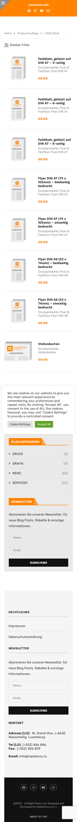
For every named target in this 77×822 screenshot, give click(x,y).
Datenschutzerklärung (25, 637)
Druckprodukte (48, 67)
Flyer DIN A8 (59, 275)
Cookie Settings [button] (20, 424)
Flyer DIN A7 (59, 71)
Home (8, 33)
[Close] (5, 5)
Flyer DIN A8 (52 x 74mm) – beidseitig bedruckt (53, 263)
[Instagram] (35, 10)
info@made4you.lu (33, 756)
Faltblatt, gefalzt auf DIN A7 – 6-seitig (54, 101)
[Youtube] (41, 10)
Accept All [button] (43, 424)
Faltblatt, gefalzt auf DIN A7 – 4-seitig (54, 61)
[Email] (48, 10)
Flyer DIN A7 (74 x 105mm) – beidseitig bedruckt (54, 182)
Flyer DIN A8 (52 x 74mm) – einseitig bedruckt (52, 303)
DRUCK (40, 454)
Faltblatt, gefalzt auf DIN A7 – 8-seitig (54, 142)
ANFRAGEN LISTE (38, 5)
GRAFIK (40, 463)
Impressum (17, 626)
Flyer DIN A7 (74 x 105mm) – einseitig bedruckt (53, 222)
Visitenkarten (48, 344)
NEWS (40, 473)
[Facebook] (29, 10)
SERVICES (40, 483)
